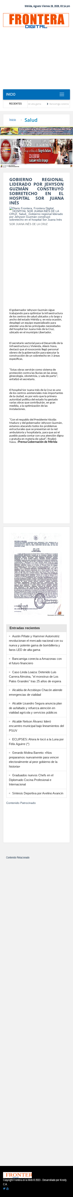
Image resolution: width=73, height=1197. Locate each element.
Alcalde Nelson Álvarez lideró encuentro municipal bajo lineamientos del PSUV (36, 726)
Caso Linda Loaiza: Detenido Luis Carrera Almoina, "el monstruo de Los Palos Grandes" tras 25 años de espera (35, 676)
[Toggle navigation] (62, 94)
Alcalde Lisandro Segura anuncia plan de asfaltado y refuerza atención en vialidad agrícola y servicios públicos (35, 708)
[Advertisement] (36, 60)
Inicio (10, 94)
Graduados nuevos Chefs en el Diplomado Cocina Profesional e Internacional (31, 779)
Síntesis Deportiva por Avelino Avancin (37, 793)
